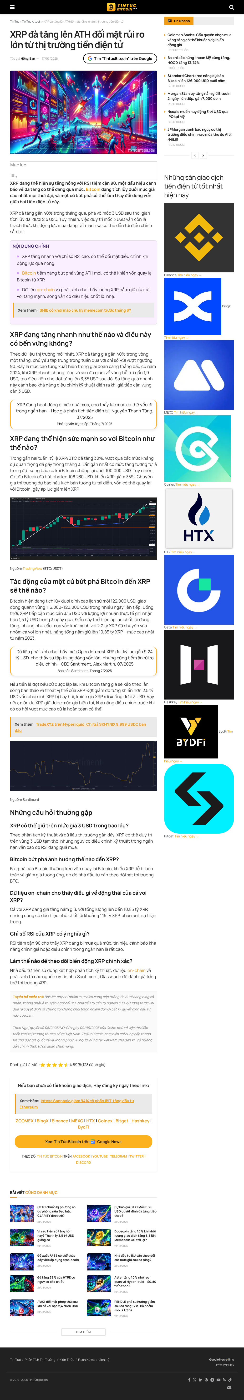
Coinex (105, 1121)
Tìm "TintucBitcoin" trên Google (123, 58)
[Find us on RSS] (224, 1380)
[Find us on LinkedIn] (200, 1380)
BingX (43, 1121)
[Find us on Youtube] (218, 1380)
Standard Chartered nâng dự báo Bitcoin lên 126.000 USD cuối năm (196, 78)
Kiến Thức (67, 1359)
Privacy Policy (225, 1365)
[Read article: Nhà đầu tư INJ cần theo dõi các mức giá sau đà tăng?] (99, 1261)
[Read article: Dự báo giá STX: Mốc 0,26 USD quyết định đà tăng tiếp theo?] (99, 1213)
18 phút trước (178, 50)
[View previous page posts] (194, 155)
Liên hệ (104, 1359)
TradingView (32, 568)
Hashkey (140, 1121)
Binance (60, 1121)
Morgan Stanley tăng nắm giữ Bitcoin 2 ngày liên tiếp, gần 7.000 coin (199, 96)
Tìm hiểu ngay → (189, 275)
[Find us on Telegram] (212, 1380)
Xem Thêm (83, 1332)
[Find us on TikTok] (230, 1380)
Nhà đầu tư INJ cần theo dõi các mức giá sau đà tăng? (134, 1257)
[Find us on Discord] (229, 1387)
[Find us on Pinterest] (206, 1380)
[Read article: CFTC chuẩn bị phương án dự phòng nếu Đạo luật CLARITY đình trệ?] (22, 1213)
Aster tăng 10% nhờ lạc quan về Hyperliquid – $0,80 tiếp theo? (135, 1281)
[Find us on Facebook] (189, 1380)
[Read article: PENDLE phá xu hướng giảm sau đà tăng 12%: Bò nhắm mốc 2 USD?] (99, 1308)
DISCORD (83, 1162)
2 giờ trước (177, 86)
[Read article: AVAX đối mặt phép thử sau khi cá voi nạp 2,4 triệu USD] (22, 1308)
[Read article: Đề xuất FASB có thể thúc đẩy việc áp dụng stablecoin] (22, 1261)
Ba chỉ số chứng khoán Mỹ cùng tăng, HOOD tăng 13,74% (199, 60)
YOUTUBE (100, 1156)
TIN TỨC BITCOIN (50, 1156)
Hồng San (28, 58)
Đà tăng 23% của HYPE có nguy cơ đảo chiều (56, 1279)
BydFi (83, 1127)
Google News (218, 1359)
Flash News (86, 1359)
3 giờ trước (177, 104)
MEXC (77, 1121)
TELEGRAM (118, 1156)
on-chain (46, 289)
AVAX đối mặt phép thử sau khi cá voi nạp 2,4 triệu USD (57, 1303)
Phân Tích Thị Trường (40, 1359)
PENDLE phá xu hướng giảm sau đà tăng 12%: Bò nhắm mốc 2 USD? (134, 1305)
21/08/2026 (44, 1221)
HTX (90, 1121)
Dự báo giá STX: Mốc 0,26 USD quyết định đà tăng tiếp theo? (135, 1211)
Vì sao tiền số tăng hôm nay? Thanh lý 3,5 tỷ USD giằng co (55, 1235)
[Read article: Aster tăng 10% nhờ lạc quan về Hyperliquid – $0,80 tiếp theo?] (99, 1283)
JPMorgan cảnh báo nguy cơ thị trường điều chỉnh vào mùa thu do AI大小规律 (200, 134)
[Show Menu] (12, 7)
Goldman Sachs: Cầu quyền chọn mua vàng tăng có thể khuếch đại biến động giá (200, 39)
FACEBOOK (81, 1156)
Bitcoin (93, 189)
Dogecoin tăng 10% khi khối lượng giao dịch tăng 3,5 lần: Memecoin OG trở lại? (135, 1235)
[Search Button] (231, 7)
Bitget (122, 1121)
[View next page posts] (203, 155)
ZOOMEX (24, 1121)
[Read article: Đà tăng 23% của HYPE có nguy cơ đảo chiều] (22, 1283)
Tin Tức (15, 1359)
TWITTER (136, 1156)
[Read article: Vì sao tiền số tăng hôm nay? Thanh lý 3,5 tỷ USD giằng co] (22, 1237)
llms (231, 1359)
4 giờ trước (177, 122)
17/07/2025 (50, 58)
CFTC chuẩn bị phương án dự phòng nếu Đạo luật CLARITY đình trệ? (56, 1211)
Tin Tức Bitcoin (38, 1380)
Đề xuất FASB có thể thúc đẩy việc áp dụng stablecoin (58, 1257)
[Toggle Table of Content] (13, 176)
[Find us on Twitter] (195, 1380)
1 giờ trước (176, 68)
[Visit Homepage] (122, 7)
